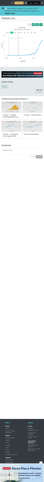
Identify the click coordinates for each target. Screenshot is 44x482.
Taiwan (7, 440)
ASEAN (7, 452)
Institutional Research (32, 441)
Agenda (8, 457)
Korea (7, 450)
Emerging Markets (11, 454)
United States (9, 438)
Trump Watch (9, 462)
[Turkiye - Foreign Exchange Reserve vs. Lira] (11, 107)
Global (7, 428)
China (7, 442)
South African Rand (31, 134)
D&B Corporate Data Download (34, 449)
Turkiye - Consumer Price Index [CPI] (10, 135)
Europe (7, 445)
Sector (30, 426)
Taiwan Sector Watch (32, 437)
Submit (39, 157)
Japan (7, 447)
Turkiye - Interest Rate (32, 115)
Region (7, 435)
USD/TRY (5, 86)
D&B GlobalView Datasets (33, 445)
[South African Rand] (32, 126)
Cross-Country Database (10, 431)
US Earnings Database (32, 433)
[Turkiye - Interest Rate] (32, 107)
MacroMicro (4, 3)
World (7, 426)
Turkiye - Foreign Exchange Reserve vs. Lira (11, 116)
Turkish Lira (8, 18)
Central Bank (9, 460)
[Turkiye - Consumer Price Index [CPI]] (11, 126)
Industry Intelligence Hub (33, 429)
